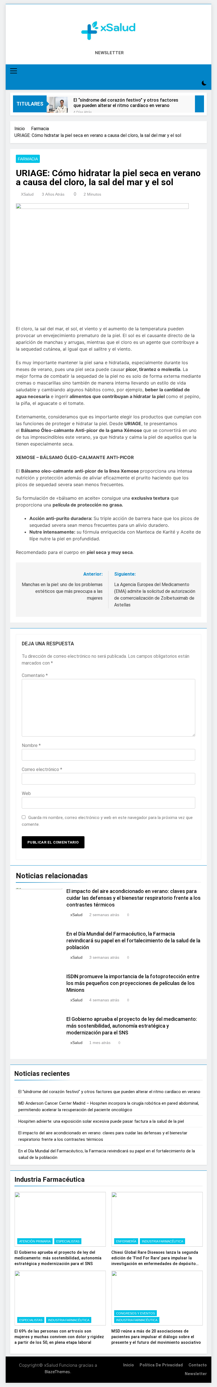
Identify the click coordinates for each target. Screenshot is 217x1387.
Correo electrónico (42, 769)
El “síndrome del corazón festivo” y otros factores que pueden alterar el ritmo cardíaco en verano (125, 102)
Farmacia (28, 159)
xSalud (27, 194)
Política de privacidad (161, 1365)
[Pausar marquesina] (199, 103)
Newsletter (196, 1373)
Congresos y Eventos (135, 1313)
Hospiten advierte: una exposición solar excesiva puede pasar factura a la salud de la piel (101, 1121)
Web (26, 793)
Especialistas (67, 1241)
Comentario (35, 675)
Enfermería (126, 1241)
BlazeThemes (57, 1371)
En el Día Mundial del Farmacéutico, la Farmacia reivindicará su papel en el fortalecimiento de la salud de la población (133, 940)
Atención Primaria (35, 1241)
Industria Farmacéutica (162, 1241)
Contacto (197, 1365)
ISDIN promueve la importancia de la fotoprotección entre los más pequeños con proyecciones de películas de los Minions (132, 983)
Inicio (128, 1365)
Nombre (31, 745)
